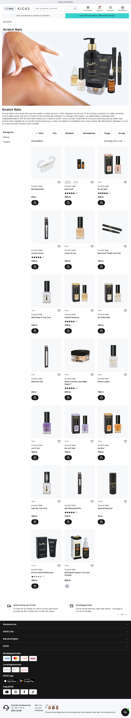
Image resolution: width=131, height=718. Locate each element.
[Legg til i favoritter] (59, 182)
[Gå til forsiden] (23, 8)
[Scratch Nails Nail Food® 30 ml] (80, 175)
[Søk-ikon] (75, 9)
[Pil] (126, 615)
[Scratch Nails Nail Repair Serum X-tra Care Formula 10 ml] (80, 559)
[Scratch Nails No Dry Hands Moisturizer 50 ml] (46, 559)
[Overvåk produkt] (67, 586)
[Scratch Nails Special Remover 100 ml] (113, 494)
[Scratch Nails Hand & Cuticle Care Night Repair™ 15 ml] (80, 369)
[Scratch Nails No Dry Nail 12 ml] (113, 175)
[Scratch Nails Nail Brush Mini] (46, 175)
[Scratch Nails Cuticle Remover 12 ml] (80, 303)
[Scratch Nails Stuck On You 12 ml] (80, 239)
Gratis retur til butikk (65, 2)
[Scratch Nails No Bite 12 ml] (113, 432)
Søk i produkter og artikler (46, 8)
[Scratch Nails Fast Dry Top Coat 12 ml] (46, 494)
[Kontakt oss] (125, 712)
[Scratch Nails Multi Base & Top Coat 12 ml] (46, 303)
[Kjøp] (35, 202)
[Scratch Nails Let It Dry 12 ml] (46, 432)
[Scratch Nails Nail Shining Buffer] (80, 494)
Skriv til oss (16, 710)
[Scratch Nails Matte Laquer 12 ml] (113, 369)
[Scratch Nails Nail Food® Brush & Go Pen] (113, 239)
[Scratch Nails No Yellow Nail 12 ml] (113, 303)
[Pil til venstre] (118, 615)
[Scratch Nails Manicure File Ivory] (46, 369)
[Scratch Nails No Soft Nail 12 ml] (80, 432)
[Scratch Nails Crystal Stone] (46, 239)
